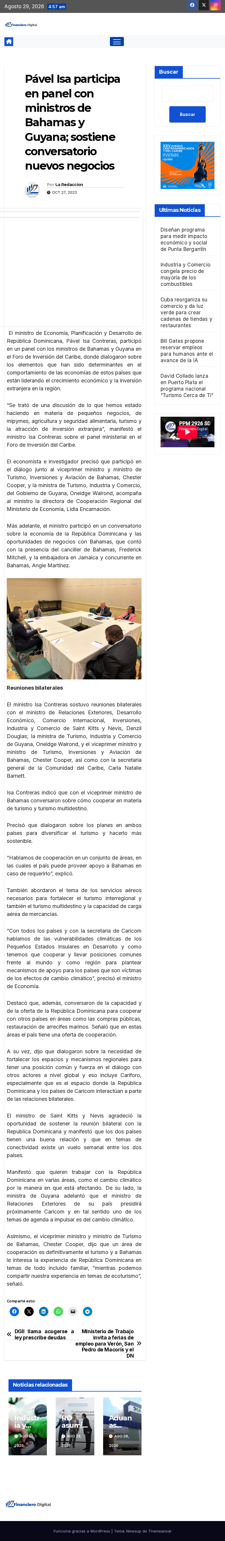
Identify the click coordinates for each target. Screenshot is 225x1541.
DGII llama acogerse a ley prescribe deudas (44, 1335)
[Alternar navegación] (117, 41)
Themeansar (160, 1531)
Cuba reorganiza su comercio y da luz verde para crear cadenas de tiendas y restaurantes (186, 312)
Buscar (168, 72)
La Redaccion (69, 184)
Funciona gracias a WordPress (82, 1531)
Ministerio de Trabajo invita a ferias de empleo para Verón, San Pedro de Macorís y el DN (104, 1344)
